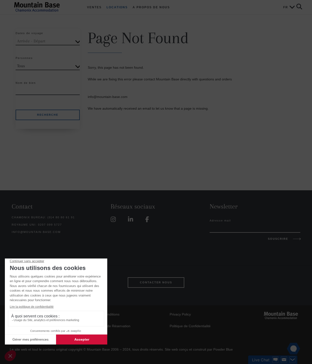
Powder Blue (223, 349)
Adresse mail (220, 220)
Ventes (94, 7)
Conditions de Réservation (110, 326)
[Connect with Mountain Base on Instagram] (114, 219)
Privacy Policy (180, 314)
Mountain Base (43, 6)
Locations (117, 7)
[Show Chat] (275, 359)
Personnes (24, 58)
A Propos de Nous (151, 7)
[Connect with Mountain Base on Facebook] (148, 219)
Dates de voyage (29, 33)
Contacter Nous (156, 282)
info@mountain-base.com (36, 231)
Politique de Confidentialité (190, 326)
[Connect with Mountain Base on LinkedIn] (132, 219)
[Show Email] (284, 359)
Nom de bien (26, 82)
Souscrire (278, 238)
